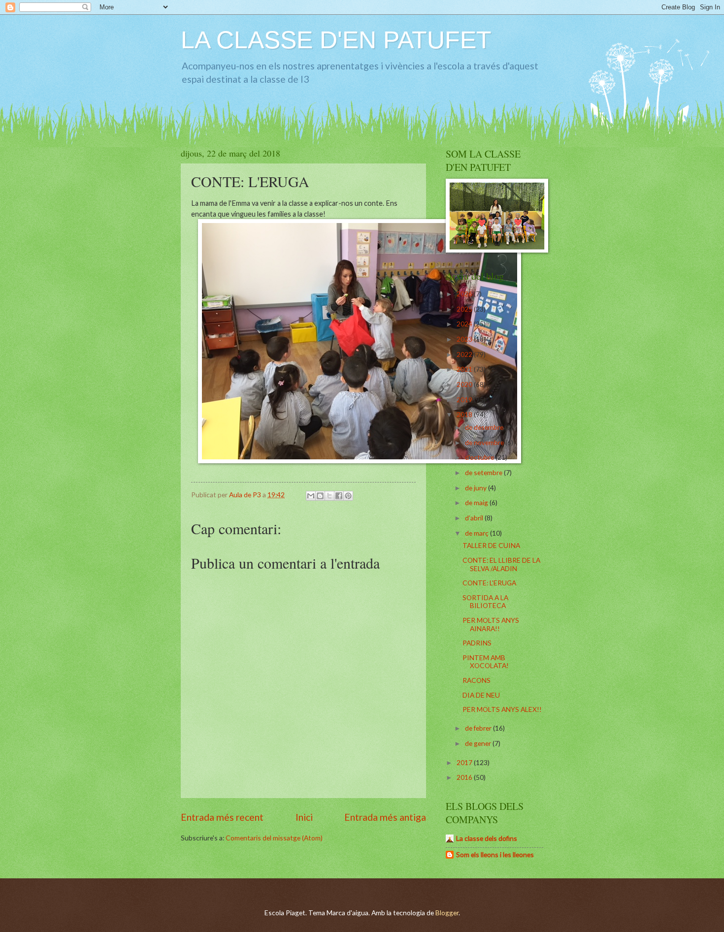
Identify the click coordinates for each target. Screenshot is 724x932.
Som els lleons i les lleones (495, 854)
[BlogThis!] (320, 496)
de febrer (479, 728)
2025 (465, 309)
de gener (479, 743)
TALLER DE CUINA (491, 545)
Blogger (447, 912)
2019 (465, 399)
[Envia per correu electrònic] (311, 496)
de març (477, 533)
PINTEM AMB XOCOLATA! (485, 661)
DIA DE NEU (481, 695)
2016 (465, 777)
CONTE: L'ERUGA (489, 582)
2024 (465, 324)
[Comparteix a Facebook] (339, 496)
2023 (465, 339)
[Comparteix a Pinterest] (348, 496)
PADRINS (477, 643)
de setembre (484, 472)
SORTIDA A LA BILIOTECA (485, 601)
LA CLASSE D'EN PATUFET (336, 40)
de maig (477, 502)
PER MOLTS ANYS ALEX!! (502, 709)
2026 (465, 293)
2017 (465, 762)
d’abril (475, 518)
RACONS (476, 680)
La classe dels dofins (486, 838)
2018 (465, 414)
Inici (304, 817)
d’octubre (480, 457)
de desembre (485, 427)
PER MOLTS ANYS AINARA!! (490, 624)
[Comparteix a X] (329, 496)
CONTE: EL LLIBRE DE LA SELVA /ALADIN (501, 564)
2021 (465, 369)
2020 (465, 384)
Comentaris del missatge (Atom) (274, 838)
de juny (476, 487)
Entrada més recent (222, 817)
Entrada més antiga (385, 817)
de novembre (485, 442)
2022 (465, 354)
